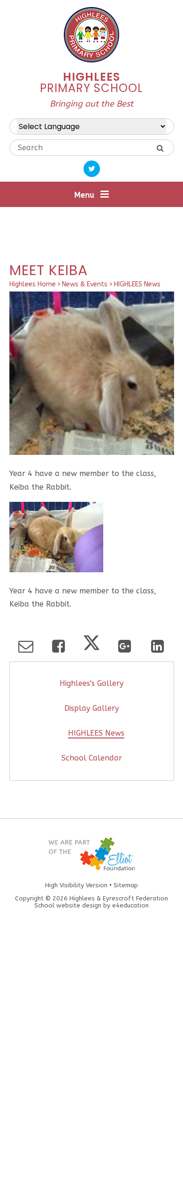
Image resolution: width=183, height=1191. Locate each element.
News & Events (84, 284)
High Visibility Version (76, 885)
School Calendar (91, 757)
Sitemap (126, 885)
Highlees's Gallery (91, 683)
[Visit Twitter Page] (92, 169)
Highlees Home (32, 284)
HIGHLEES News (137, 284)
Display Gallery (91, 708)
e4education (130, 905)
